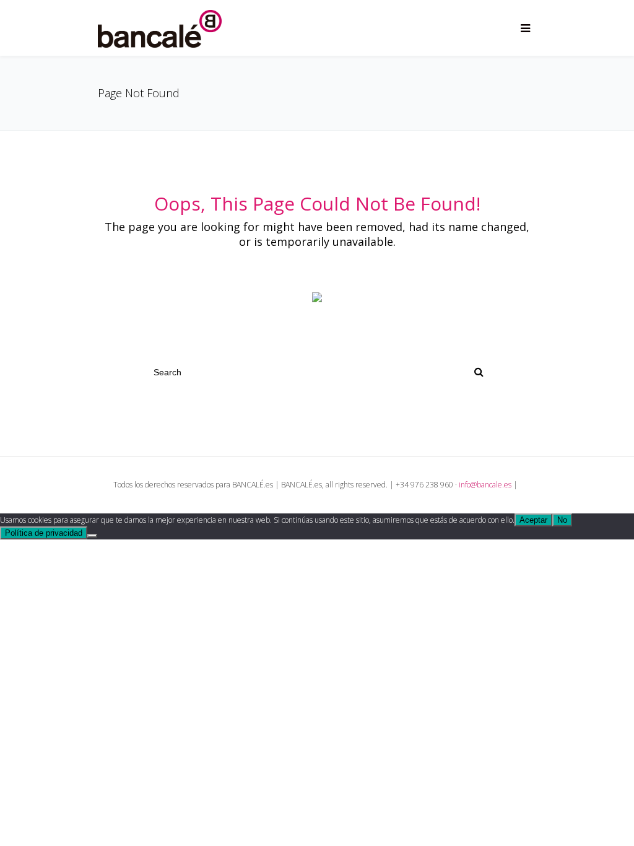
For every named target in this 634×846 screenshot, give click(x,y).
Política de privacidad (43, 533)
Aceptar (533, 520)
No (562, 520)
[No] (92, 536)
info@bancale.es (485, 484)
